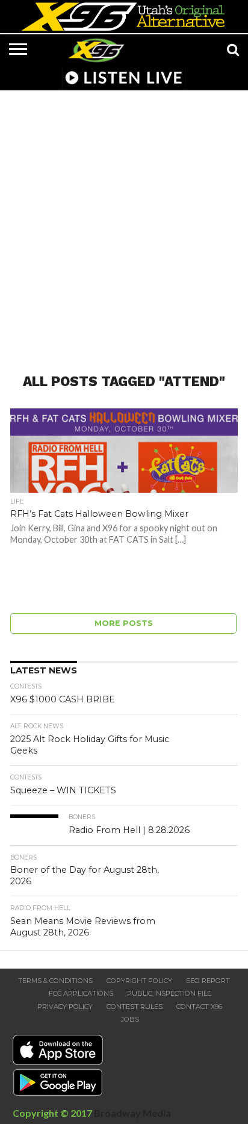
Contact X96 (199, 1006)
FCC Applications (81, 993)
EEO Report (208, 980)
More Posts (124, 623)
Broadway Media (132, 1113)
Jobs (130, 1019)
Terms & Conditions (55, 980)
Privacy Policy (65, 1006)
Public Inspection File (169, 993)
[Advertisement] (124, 225)
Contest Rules (135, 1006)
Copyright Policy (139, 980)
